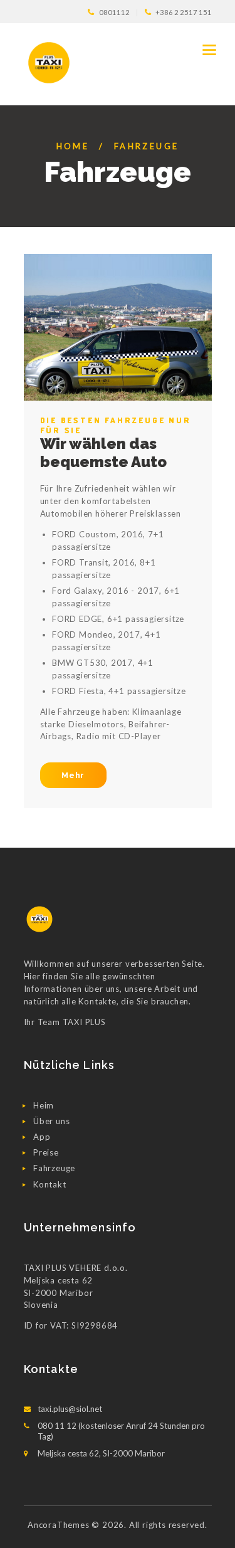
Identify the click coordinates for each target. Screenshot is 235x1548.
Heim (43, 1105)
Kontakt (49, 1184)
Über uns (51, 1121)
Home (73, 146)
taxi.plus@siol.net (70, 1409)
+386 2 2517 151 (183, 12)
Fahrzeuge (54, 1168)
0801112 (114, 12)
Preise (46, 1152)
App (41, 1137)
